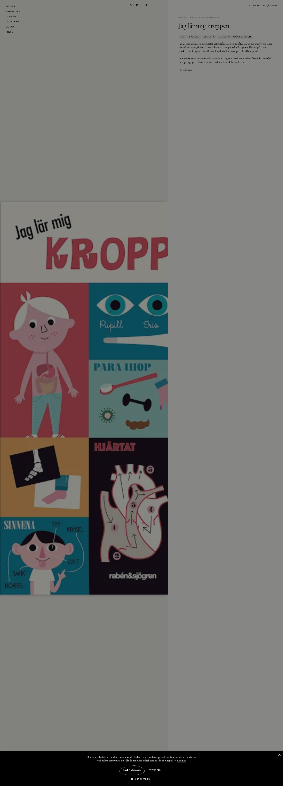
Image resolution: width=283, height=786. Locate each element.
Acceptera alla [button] (132, 770)
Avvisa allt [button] (155, 770)
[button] (141, 778)
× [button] (279, 755)
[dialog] (141, 393)
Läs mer (181, 760)
